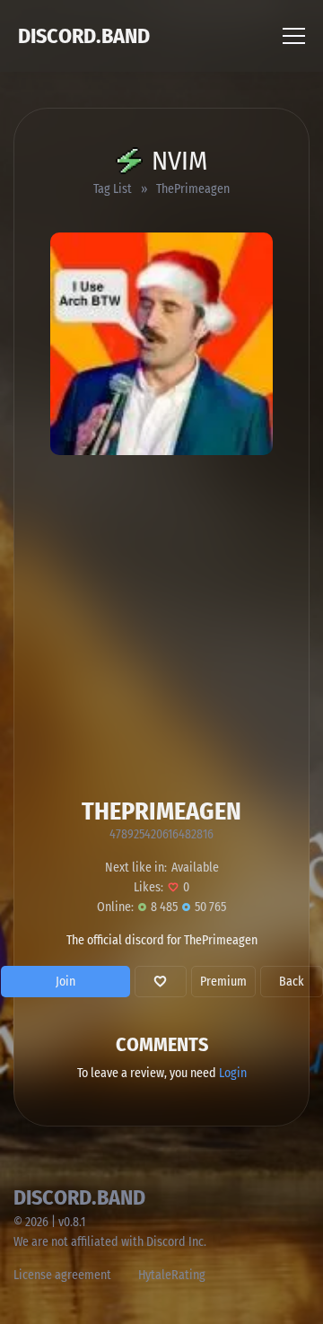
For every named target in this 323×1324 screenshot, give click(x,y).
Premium (223, 981)
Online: (115, 907)
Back (291, 981)
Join (65, 981)
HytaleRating (171, 1275)
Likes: (148, 887)
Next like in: (136, 867)
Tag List (112, 189)
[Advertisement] (161, 625)
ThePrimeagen (193, 189)
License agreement (62, 1275)
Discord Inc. (176, 1241)
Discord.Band (84, 35)
